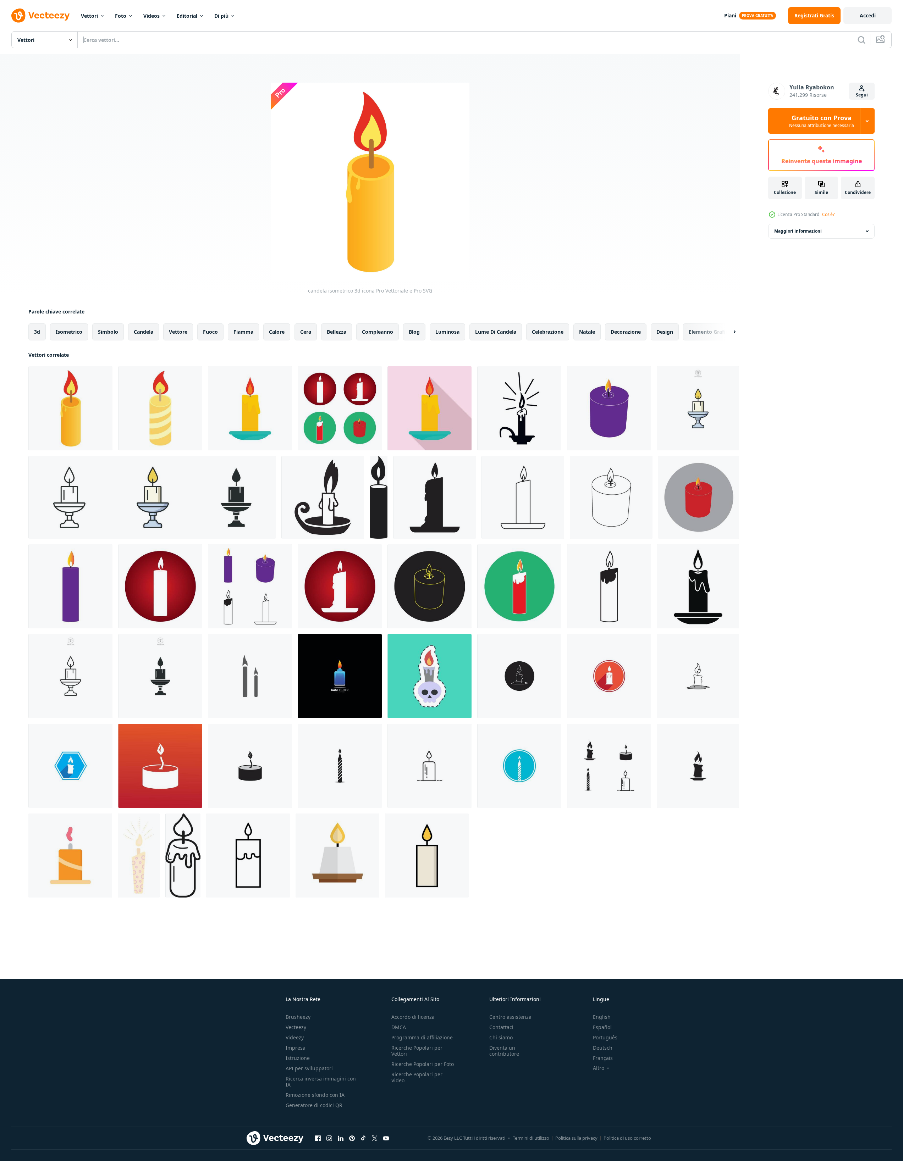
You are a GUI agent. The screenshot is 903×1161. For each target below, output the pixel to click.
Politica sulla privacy (576, 1138)
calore (277, 331)
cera (305, 331)
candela (143, 331)
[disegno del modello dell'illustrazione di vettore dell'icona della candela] (519, 676)
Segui (862, 95)
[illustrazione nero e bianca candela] (182, 855)
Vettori (89, 15)
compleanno (377, 331)
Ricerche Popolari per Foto (422, 1064)
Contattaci (501, 1027)
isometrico (69, 331)
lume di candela (495, 331)
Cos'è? (828, 214)
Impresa (295, 1047)
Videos (151, 15)
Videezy (295, 1037)
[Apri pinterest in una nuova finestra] (352, 1138)
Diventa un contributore (504, 1050)
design (664, 331)
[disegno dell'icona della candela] (340, 408)
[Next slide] (728, 331)
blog (414, 331)
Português (605, 1037)
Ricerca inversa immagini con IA (321, 1081)
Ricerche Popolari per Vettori (416, 1050)
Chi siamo (501, 1037)
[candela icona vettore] (70, 855)
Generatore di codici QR (314, 1105)
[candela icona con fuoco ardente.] (427, 855)
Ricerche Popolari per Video (416, 1077)
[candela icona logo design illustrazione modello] (340, 676)
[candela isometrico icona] (160, 408)
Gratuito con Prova (821, 120)
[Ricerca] (861, 39)
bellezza (336, 331)
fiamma (243, 331)
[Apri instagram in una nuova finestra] (329, 1138)
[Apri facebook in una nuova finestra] (318, 1138)
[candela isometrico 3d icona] (70, 408)
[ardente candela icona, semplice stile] (698, 586)
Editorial (187, 15)
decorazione (626, 331)
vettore (178, 331)
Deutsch (602, 1047)
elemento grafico (710, 331)
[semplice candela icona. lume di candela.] (248, 855)
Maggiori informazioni (798, 231)
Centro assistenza (510, 1016)
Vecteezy (296, 1027)
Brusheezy (298, 1016)
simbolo (108, 331)
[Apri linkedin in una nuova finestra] (340, 1138)
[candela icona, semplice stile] (322, 497)
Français (603, 1058)
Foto (120, 15)
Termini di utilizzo (531, 1138)
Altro (598, 1068)
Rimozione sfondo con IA (315, 1094)
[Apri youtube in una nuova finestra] (386, 1138)
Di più (221, 15)
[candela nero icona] (519, 408)
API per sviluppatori (309, 1068)
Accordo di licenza (413, 1016)
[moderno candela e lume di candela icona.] (337, 855)
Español (602, 1027)
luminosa (447, 331)
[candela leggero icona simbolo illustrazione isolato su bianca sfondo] (698, 408)
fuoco (210, 331)
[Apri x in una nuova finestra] (375, 1138)
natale (587, 331)
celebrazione (547, 331)
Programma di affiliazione (422, 1037)
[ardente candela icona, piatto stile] (250, 408)
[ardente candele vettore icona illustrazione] (250, 676)
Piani (730, 15)
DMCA (398, 1027)
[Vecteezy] (40, 16)
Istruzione (298, 1058)
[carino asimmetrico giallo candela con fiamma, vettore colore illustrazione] (139, 855)
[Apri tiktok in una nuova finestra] (363, 1138)
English (602, 1016)
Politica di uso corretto (627, 1138)
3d (37, 331)
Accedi (868, 15)
